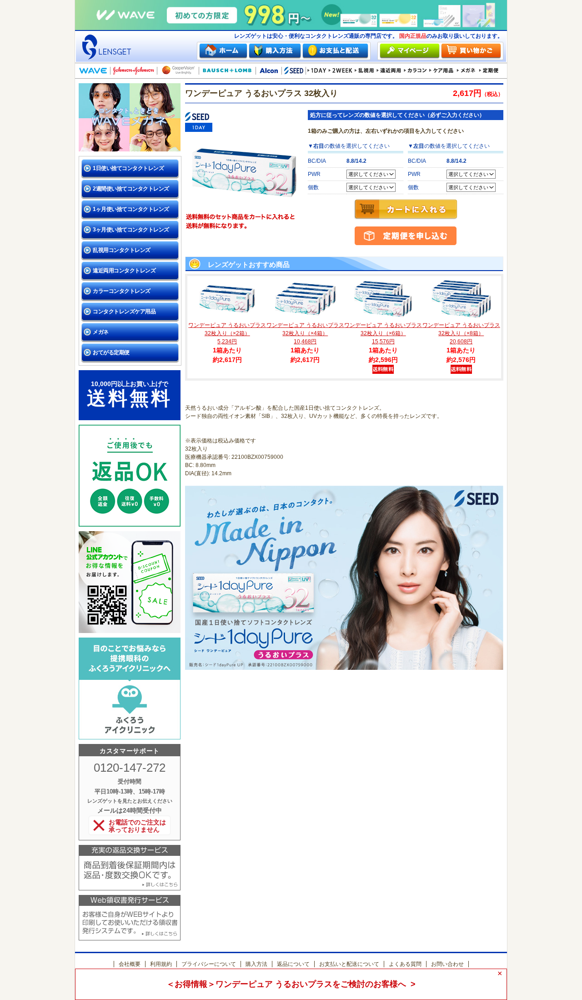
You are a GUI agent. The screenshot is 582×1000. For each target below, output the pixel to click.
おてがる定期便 (111, 352)
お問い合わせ (447, 964)
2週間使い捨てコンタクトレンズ (131, 189)
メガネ (101, 332)
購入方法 (256, 964)
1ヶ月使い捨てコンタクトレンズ (131, 209)
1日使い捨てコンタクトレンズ (128, 168)
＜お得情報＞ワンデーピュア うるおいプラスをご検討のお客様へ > (291, 984)
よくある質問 (405, 964)
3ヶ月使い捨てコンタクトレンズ (131, 229)
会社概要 (129, 964)
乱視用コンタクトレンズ (122, 250)
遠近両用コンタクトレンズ (124, 270)
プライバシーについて (208, 964)
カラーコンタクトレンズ (122, 291)
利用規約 (161, 964)
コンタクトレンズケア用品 (124, 311)
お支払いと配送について (349, 964)
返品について (293, 964)
